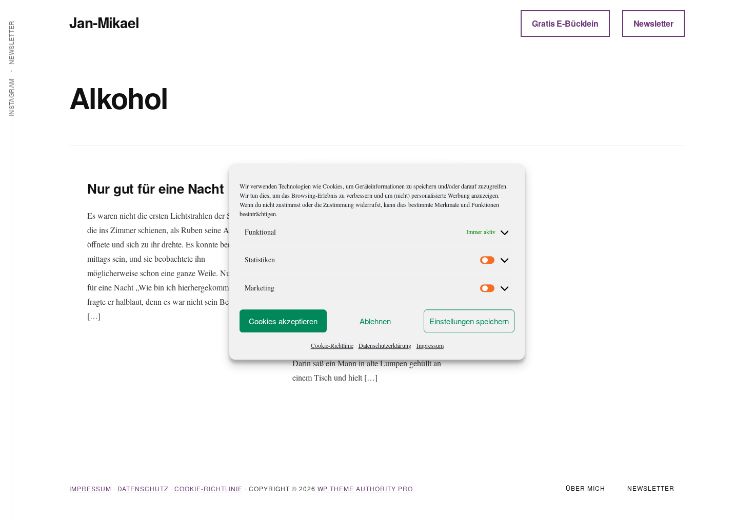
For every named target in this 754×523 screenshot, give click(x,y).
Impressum (430, 345)
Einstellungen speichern (469, 321)
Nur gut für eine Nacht (155, 188)
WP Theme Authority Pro (365, 488)
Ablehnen (375, 321)
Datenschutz (143, 488)
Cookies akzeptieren (283, 321)
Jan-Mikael (104, 22)
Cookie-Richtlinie (332, 345)
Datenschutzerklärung (385, 345)
